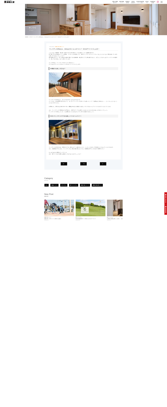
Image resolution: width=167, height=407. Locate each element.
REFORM (121, 2)
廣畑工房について (85, 185)
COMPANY (152, 2)
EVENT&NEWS (140, 2)
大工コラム (63, 185)
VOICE (133, 2)
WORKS (127, 2)
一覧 (83, 163)
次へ (103, 163)
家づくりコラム (73, 185)
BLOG (147, 2)
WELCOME (115, 2)
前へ (64, 163)
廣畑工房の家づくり (97, 185)
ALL (47, 185)
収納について (54, 185)
